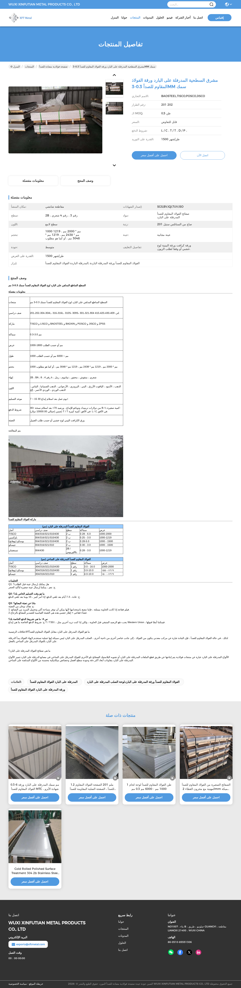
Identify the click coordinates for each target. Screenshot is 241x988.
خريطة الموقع (36, 983)
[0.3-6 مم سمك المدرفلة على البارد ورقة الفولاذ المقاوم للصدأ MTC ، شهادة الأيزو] (34, 752)
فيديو (170, 17)
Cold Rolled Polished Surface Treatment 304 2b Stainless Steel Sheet (34, 871)
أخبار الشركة (183, 17)
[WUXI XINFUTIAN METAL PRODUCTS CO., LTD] (27, 17)
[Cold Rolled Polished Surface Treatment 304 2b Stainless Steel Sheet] (34, 836)
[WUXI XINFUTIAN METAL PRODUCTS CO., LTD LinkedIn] (198, 952)
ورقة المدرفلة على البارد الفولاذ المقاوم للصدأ (38, 689)
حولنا (124, 17)
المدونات (148, 17)
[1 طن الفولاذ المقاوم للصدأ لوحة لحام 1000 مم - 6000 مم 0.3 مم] (149, 752)
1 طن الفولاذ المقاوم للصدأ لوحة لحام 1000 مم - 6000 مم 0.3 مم (149, 787)
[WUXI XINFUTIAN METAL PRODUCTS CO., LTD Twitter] (189, 952)
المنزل (115, 17)
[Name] (211, 4)
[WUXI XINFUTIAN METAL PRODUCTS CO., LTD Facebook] (180, 952)
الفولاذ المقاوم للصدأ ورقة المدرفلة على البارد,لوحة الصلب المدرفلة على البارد (133, 681)
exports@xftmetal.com (30, 944)
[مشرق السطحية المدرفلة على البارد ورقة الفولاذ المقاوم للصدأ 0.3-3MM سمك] (55, 120)
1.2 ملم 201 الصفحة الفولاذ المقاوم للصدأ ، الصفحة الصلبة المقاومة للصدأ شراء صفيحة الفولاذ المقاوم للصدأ (92, 787)
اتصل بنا (198, 17)
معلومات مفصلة (33, 181)
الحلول (160, 17)
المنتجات (135, 17)
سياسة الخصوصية (17, 983)
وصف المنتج (85, 181)
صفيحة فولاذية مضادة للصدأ (53, 66)
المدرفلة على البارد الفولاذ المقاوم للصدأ (53, 681)
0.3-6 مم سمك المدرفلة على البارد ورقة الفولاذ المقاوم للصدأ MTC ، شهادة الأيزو (35, 787)
